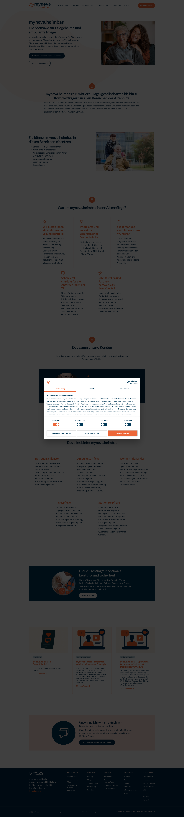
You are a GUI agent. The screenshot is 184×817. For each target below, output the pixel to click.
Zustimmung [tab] (60, 389)
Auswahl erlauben (92, 433)
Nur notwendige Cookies (61, 433)
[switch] (80, 424)
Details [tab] (92, 389)
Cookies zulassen (122, 433)
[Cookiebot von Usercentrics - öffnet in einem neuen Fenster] (128, 382)
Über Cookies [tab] (124, 389)
